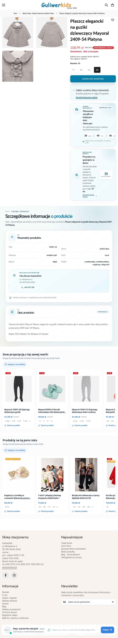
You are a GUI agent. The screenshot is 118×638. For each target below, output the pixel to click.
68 (97, 69)
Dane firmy (66, 546)
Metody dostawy (9, 601)
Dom (15, 13)
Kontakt (5, 592)
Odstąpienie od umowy (71, 557)
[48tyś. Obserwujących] (5, 575)
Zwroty (5, 603)
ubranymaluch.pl (9, 567)
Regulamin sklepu (10, 615)
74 (73, 69)
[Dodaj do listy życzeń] (112, 20)
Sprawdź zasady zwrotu (88, 196)
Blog (4, 606)
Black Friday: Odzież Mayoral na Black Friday (38, 13)
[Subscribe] (113, 602)
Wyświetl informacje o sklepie (86, 97)
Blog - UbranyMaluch (70, 554)
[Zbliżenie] (28, 23)
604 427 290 (29, 287)
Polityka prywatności (11, 609)
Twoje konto (66, 543)
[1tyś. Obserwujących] (14, 575)
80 (81, 69)
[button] (112, 5)
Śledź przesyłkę (68, 551)
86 (89, 69)
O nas (4, 595)
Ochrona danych (9, 612)
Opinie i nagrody (9, 598)
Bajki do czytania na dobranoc (15, 618)
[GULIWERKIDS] (59, 5)
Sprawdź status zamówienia (73, 549)
